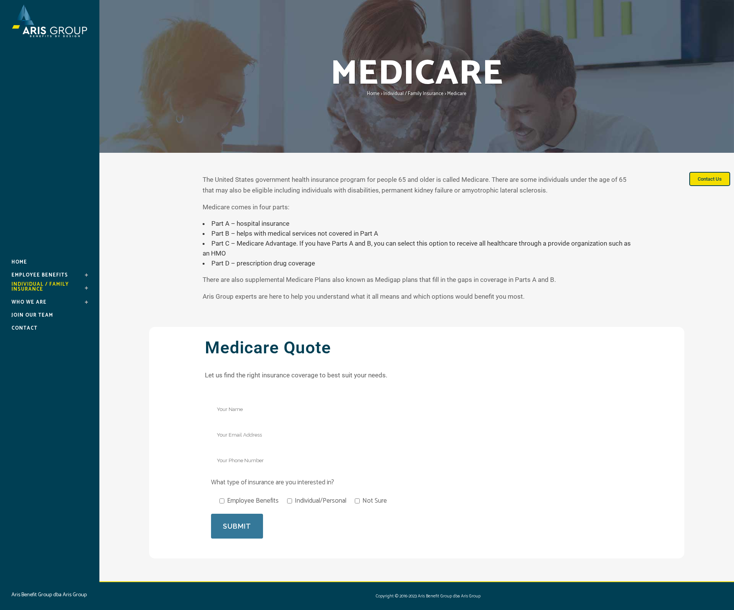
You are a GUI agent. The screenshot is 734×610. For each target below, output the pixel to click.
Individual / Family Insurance (413, 94)
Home (373, 94)
